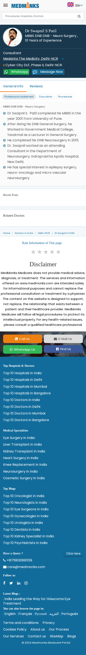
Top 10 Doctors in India (21, 400)
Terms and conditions (21, 623)
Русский (41, 613)
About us (37, 629)
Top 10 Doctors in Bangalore (26, 420)
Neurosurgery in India (20, 471)
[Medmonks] (25, 4)
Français (25, 613)
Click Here (73, 553)
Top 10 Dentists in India (21, 529)
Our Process (59, 629)
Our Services (13, 636)
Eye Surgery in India (19, 438)
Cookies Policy (15, 629)
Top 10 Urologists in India (23, 523)
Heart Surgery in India (20, 458)
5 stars (59, 252)
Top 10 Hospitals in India (22, 373)
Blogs (71, 636)
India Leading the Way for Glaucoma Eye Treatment (36, 601)
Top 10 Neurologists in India (25, 502)
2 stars (40, 252)
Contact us (37, 636)
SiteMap (56, 636)
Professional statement (19, 96)
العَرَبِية (54, 613)
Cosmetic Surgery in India (24, 478)
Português (69, 613)
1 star (33, 252)
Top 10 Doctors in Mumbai (24, 413)
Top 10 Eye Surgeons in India (25, 509)
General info (13, 86)
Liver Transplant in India (22, 444)
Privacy (49, 623)
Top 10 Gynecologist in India (25, 516)
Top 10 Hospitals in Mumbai (25, 386)
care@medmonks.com (25, 567)
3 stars (46, 252)
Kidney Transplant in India (24, 451)
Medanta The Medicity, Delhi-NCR (30, 58)
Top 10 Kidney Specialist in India (28, 536)
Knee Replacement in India (25, 464)
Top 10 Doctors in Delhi (21, 406)
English (10, 613)
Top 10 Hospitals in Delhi (22, 380)
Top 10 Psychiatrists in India (25, 543)
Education (45, 96)
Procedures (65, 96)
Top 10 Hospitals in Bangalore (27, 393)
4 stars (52, 252)
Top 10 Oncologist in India (23, 496)
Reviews (36, 86)
